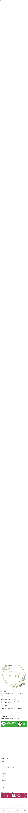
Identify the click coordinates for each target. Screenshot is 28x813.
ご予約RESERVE (4, 777)
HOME (3, 811)
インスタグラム (17, 811)
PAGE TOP (25, 806)
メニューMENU (3, 764)
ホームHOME (3, 761)
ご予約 (10, 811)
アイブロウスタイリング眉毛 (8, 767)
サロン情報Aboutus (4, 781)
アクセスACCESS (4, 770)
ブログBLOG (3, 788)
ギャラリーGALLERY (4, 784)
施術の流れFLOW (4, 774)
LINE (25, 811)
